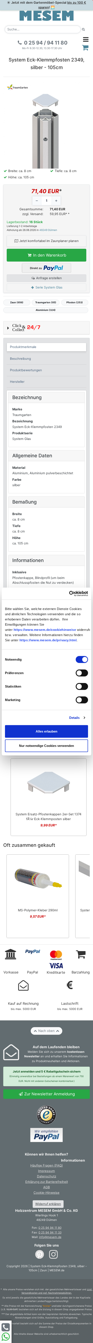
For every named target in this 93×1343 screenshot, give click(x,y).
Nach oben (46, 1031)
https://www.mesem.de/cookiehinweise (45, 630)
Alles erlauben (46, 731)
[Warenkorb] (85, 47)
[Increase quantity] (56, 200)
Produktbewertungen (26, 370)
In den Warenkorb (49, 255)
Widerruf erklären (48, 1204)
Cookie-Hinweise (46, 1193)
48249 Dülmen (48, 230)
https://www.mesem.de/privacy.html (48, 640)
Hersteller (17, 382)
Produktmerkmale (23, 347)
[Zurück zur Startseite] (46, 15)
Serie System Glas (49, 287)
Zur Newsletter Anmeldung (49, 1093)
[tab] (47, 347)
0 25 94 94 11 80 (49, 1227)
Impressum (46, 1171)
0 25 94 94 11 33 (49, 1232)
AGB (46, 1187)
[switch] (82, 673)
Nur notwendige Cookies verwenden (46, 745)
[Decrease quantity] (36, 200)
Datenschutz (46, 1176)
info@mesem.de (50, 1237)
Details (74, 717)
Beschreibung (20, 359)
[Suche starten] (83, 29)
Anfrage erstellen (48, 278)
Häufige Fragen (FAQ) (46, 1165)
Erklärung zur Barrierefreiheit (46, 1182)
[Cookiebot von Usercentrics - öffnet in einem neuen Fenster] (69, 593)
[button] (46, 327)
